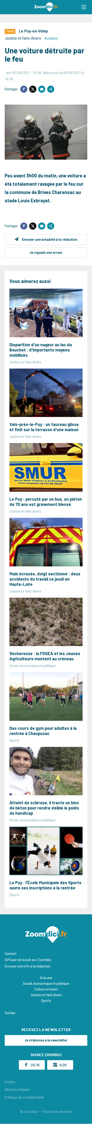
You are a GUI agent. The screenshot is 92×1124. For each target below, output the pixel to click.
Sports (46, 1001)
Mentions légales (17, 1090)
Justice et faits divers (23, 38)
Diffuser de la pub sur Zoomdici (28, 960)
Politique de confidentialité (24, 1097)
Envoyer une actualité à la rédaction (49, 239)
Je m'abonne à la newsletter (46, 1040)
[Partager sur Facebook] (23, 89)
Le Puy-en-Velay (33, 31)
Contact (11, 954)
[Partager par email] (41, 89)
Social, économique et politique (46, 983)
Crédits (10, 1082)
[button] (83, 7)
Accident (51, 38)
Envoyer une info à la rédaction (27, 966)
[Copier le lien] (50, 89)
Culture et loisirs (46, 989)
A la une (46, 978)
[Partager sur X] (32, 89)
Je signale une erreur (46, 252)
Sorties (10, 1013)
